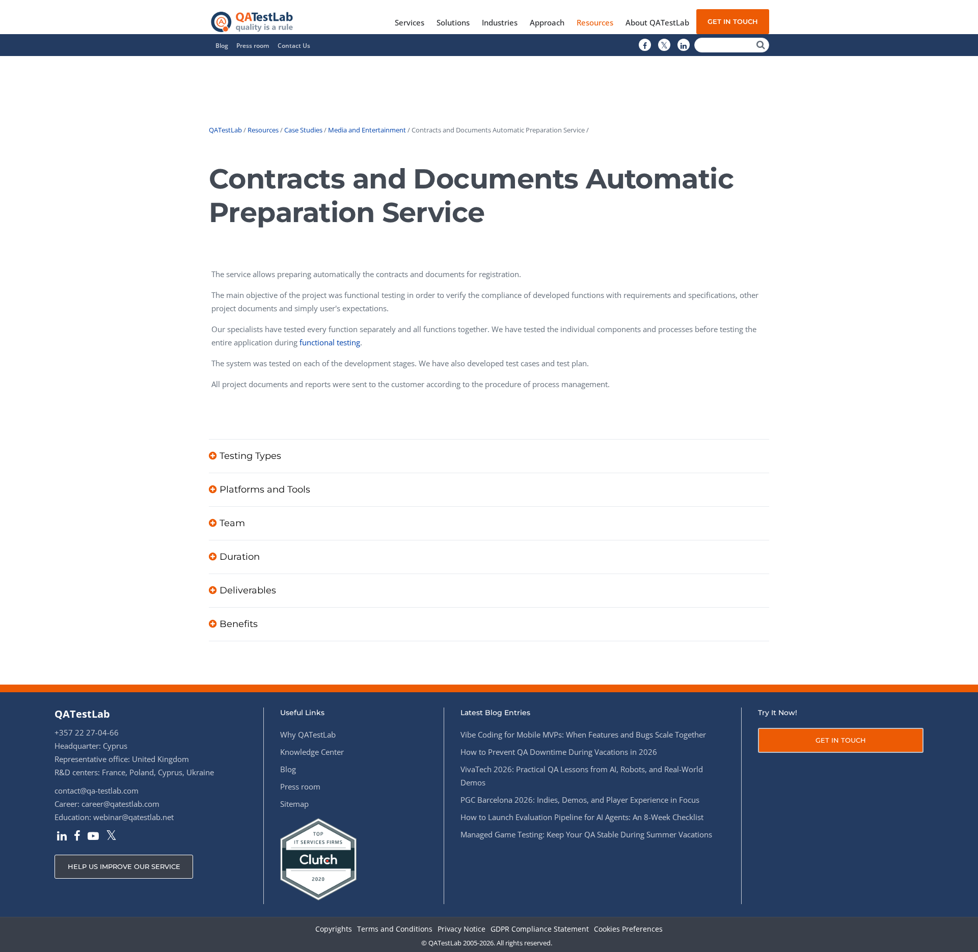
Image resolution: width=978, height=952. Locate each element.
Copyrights (333, 929)
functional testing (330, 342)
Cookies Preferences (628, 929)
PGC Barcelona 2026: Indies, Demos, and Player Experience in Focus (579, 800)
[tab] (489, 456)
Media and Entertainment (367, 129)
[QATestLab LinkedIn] (683, 45)
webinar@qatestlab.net (133, 817)
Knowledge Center (312, 752)
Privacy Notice (461, 929)
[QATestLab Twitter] (664, 45)
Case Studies (303, 129)
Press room (252, 45)
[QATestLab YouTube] (93, 837)
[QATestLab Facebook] (645, 45)
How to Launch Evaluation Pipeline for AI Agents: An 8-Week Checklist (581, 817)
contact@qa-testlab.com (97, 790)
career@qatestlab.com (120, 804)
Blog (221, 45)
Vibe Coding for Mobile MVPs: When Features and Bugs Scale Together (583, 734)
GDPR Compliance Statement (540, 929)
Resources (263, 129)
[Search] (760, 45)
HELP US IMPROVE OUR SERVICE (124, 866)
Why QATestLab (308, 734)
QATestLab (225, 129)
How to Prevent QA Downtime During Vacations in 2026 (558, 752)
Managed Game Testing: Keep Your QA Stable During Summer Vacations (586, 834)
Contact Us (294, 45)
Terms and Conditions (394, 929)
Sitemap (294, 804)
